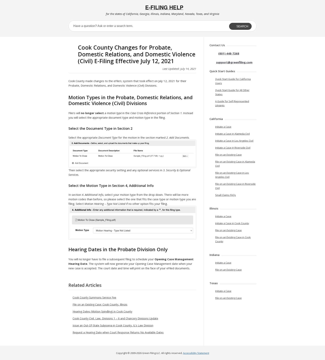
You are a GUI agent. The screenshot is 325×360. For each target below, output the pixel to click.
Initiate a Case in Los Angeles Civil (234, 140)
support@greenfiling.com (234, 62)
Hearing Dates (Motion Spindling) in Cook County (102, 311)
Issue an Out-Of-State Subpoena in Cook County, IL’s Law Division (113, 325)
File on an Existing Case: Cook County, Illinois (100, 304)
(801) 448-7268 (228, 53)
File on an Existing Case (228, 154)
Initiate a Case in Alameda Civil (232, 133)
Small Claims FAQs (225, 195)
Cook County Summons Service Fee (94, 297)
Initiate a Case (223, 126)
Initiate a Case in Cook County (232, 223)
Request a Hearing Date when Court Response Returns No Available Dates (118, 332)
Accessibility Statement (196, 353)
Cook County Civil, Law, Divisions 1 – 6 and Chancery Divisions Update (115, 318)
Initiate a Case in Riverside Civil (232, 147)
